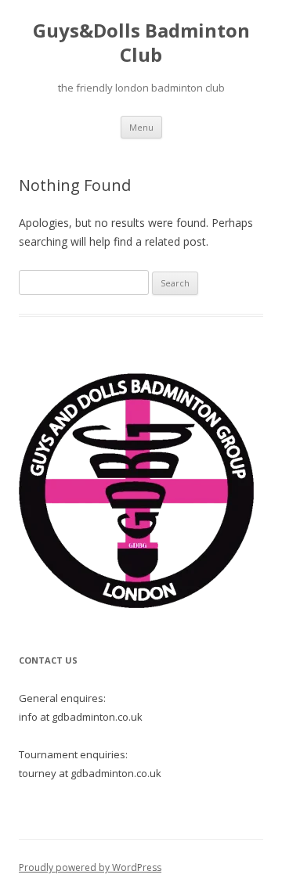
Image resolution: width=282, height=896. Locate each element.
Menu (141, 127)
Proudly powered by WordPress (90, 867)
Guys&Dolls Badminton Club (141, 43)
